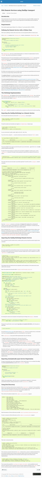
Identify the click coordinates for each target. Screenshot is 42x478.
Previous (4, 469)
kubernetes (3, 389)
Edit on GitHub (37, 5)
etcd (7, 389)
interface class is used (17, 67)
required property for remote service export (27, 79)
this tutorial (8, 68)
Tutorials (6, 5)
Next (38, 469)
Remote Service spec (9, 331)
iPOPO (21, 1)
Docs (2, 5)
